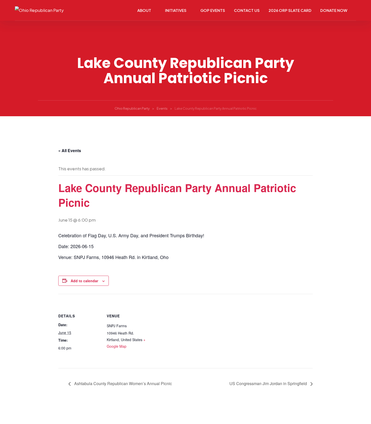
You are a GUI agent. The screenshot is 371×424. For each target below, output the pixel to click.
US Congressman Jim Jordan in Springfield (268, 383)
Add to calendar (84, 280)
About (144, 10)
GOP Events (212, 10)
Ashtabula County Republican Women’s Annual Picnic (122, 383)
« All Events (69, 150)
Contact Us (247, 10)
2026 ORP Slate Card (290, 10)
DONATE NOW (333, 10)
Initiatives (176, 10)
